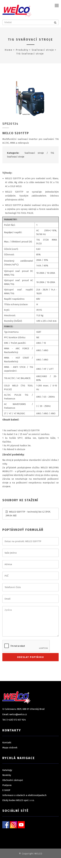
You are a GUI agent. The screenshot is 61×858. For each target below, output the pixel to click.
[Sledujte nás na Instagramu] (13, 824)
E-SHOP (6, 790)
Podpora (7, 785)
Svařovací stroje (43, 49)
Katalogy (7, 770)
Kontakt (6, 742)
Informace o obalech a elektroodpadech (24, 795)
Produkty (22, 49)
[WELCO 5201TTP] (30, 98)
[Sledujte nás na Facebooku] (5, 824)
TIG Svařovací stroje (30, 39)
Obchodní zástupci (12, 780)
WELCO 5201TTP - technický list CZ (27, 511)
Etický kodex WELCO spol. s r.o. (18, 800)
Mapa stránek (9, 747)
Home (8, 49)
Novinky (6, 775)
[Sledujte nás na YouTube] (21, 824)
